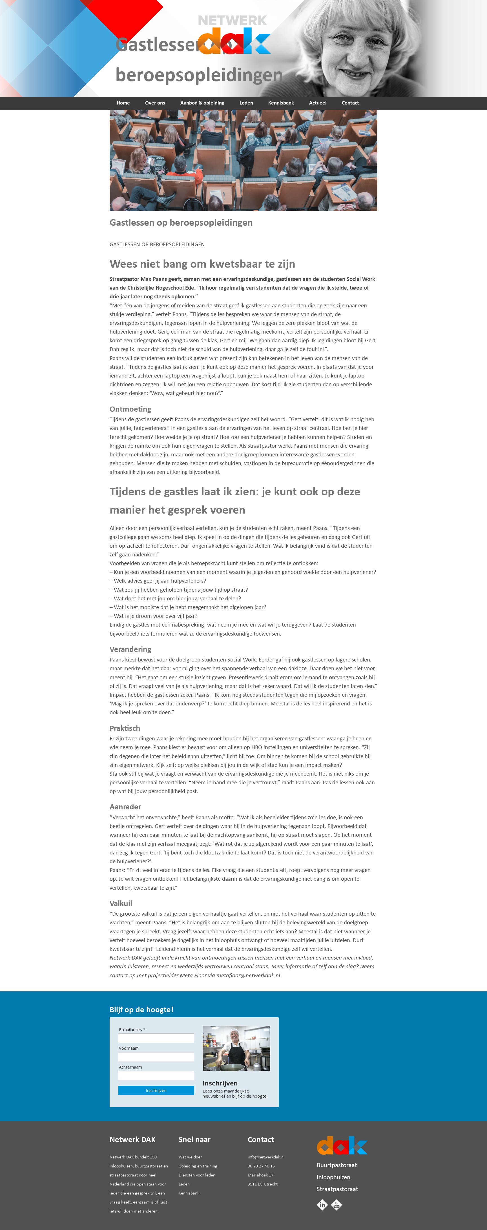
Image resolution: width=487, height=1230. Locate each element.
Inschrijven (156, 1090)
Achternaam (130, 1067)
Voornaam (129, 1048)
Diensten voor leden (197, 1175)
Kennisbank (281, 103)
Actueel (318, 103)
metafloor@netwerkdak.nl (248, 976)
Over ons (155, 103)
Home (123, 103)
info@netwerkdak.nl (266, 1157)
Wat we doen (191, 1157)
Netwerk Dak (232, 27)
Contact (350, 103)
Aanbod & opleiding (202, 103)
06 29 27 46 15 (261, 1166)
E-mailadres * (132, 1029)
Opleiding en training (198, 1166)
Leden (246, 103)
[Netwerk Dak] (342, 1145)
